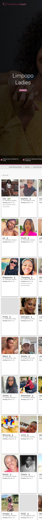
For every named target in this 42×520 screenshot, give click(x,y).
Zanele (24, 356)
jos (4, 238)
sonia (23, 435)
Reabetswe (8, 277)
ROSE (23, 514)
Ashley (6, 395)
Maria (5, 356)
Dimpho (6, 514)
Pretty (5, 317)
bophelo (24, 199)
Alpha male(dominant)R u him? (10, 204)
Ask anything (6, 206)
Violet (23, 238)
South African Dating (15, 167)
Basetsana (25, 395)
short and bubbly (25, 285)
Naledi (6, 474)
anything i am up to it (26, 283)
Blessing (6, 435)
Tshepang (25, 277)
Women (27, 167)
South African (37, 167)
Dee (4, 199)
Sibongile (25, 317)
